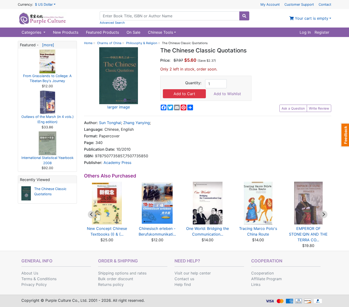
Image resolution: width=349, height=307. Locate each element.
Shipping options (113, 273)
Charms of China (109, 43)
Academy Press (117, 162)
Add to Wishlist (227, 93)
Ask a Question (293, 108)
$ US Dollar (44, 4)
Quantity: (193, 82)
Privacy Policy (34, 284)
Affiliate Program (266, 278)
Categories (32, 32)
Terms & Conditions (39, 278)
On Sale (133, 32)
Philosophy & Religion (141, 43)
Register (322, 32)
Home (88, 43)
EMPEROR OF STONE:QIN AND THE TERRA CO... (308, 234)
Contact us (184, 278)
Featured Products (102, 32)
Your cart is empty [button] (311, 18)
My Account (270, 4)
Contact (325, 4)
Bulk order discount (115, 278)
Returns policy (111, 284)
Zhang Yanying (136, 122)
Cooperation (262, 273)
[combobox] (170, 15)
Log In (305, 32)
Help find (182, 284)
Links (255, 284)
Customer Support (299, 4)
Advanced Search (112, 22)
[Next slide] (323, 214)
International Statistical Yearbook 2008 (47, 160)
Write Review (319, 108)
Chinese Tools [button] (160, 32)
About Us (29, 273)
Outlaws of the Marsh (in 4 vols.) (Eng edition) (47, 119)
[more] (47, 44)
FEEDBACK (345, 135)
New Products (65, 32)
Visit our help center (192, 273)
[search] (244, 15)
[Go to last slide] (91, 214)
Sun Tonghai (110, 122)
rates (141, 273)
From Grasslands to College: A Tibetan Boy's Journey (47, 78)
